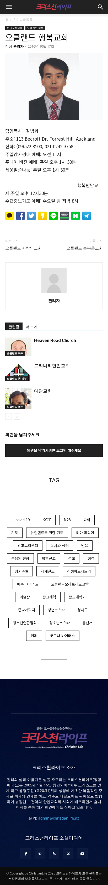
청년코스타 (56, 609)
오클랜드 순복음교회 (84, 248)
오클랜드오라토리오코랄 (70, 584)
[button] (9, 7)
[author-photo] (54, 293)
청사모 (82, 609)
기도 (14, 532)
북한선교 (49, 558)
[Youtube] (82, 853)
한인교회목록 (22, 19)
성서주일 (21, 571)
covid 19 (22, 519)
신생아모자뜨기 (79, 571)
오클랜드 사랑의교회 (23, 248)
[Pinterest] (40, 853)
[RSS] (54, 853)
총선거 (87, 622)
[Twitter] (68, 853)
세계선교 (48, 571)
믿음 (84, 545)
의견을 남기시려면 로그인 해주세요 (54, 450)
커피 (34, 635)
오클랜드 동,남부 (17, 378)
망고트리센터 (28, 545)
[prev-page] (8, 416)
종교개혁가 (77, 597)
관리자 (18, 46)
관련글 (13, 327)
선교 (71, 558)
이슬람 (25, 597)
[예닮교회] (18, 398)
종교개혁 (49, 597)
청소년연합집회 (25, 622)
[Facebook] (25, 853)
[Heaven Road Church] (18, 346)
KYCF (46, 519)
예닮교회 (43, 390)
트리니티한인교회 (52, 365)
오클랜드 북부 (35, 28)
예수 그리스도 (28, 584)
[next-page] (17, 416)
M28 (67, 519)
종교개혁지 (26, 609)
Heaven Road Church (55, 340)
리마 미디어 (85, 532)
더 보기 (31, 327)
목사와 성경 (60, 545)
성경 (91, 558)
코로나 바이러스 (62, 635)
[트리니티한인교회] (18, 372)
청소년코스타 (59, 622)
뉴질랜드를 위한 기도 (47, 532)
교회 (86, 519)
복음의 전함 (20, 558)
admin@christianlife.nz (58, 818)
